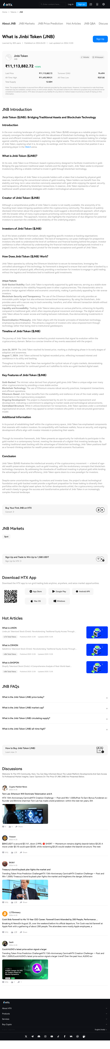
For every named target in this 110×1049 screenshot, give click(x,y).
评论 (6, 852)
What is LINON (9, 628)
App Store (37, 591)
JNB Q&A (90, 23)
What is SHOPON (10, 662)
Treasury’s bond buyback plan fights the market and (26, 869)
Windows (61, 601)
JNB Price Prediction (50, 23)
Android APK (84, 591)
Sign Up (100, 39)
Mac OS (37, 601)
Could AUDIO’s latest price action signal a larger (24, 949)
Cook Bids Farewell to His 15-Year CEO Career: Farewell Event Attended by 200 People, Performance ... (50, 919)
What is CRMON (10, 645)
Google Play (61, 591)
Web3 (28, 147)
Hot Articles (73, 23)
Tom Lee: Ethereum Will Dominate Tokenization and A (27, 794)
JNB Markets (27, 23)
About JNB (9, 23)
